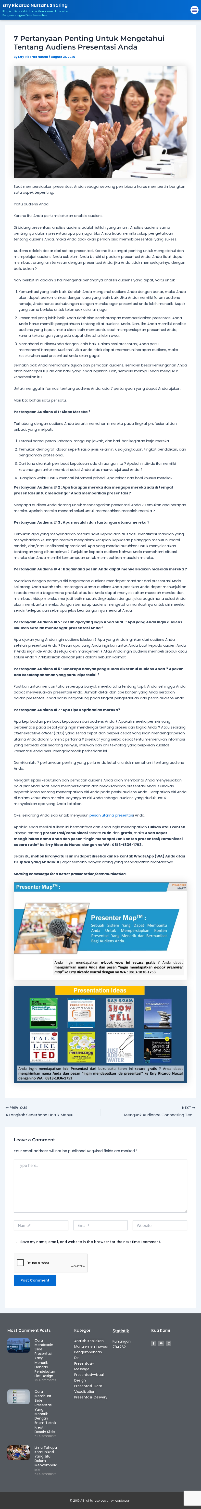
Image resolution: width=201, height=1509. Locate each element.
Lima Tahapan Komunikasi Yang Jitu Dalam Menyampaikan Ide (48, 1458)
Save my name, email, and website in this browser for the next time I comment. (90, 1241)
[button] (194, 10)
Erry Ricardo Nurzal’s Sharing (35, 5)
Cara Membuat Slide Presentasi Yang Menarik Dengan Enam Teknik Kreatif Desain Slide (45, 1411)
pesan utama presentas (111, 815)
